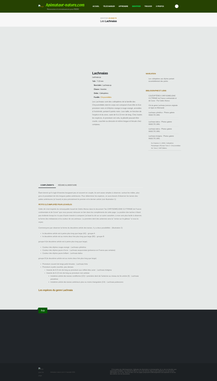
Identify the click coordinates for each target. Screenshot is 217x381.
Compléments (47, 185)
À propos (160, 6)
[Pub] (108, 336)
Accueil (96, 6)
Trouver (148, 6)
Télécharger (109, 6)
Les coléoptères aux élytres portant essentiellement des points (161, 80)
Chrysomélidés (106, 97)
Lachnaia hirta (43, 300)
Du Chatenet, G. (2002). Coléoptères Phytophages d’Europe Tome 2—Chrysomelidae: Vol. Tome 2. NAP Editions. (166, 145)
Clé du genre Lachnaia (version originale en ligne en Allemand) (163, 107)
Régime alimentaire (67, 185)
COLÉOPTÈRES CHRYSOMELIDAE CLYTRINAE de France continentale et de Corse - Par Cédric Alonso (163, 98)
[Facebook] (176, 6)
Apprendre (123, 6)
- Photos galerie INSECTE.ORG (161, 114)
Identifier (136, 6)
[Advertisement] (108, 48)
